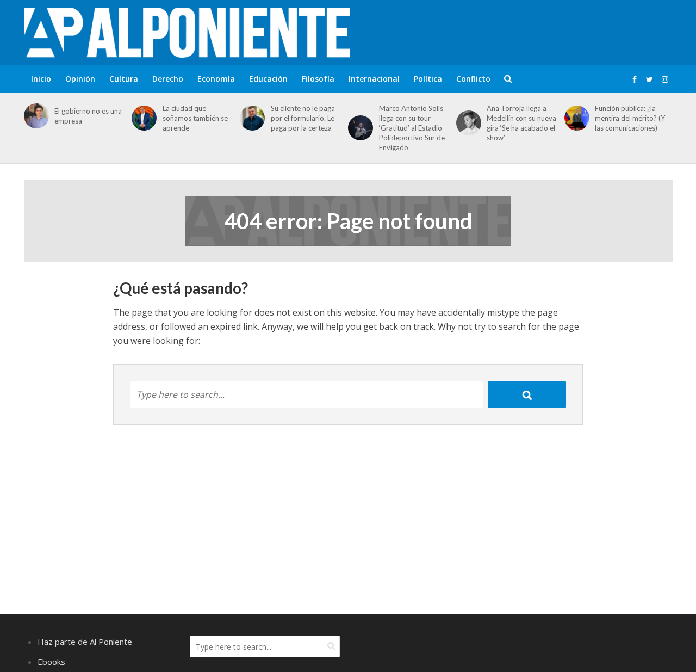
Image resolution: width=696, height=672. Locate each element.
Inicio (41, 78)
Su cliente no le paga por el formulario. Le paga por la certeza (303, 118)
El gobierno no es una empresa (88, 116)
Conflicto (473, 78)
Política (428, 78)
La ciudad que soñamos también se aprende (195, 118)
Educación (268, 78)
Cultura (123, 78)
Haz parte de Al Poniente (85, 641)
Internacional (374, 78)
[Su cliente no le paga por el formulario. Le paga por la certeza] (250, 118)
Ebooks (51, 661)
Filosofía (318, 78)
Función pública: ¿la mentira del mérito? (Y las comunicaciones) (630, 118)
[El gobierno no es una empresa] (34, 115)
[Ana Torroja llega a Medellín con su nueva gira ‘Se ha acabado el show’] (466, 122)
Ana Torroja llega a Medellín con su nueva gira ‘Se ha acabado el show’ (521, 123)
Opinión (80, 78)
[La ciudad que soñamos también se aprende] (142, 118)
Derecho (167, 78)
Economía (216, 78)
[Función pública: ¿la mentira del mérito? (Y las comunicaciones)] (575, 118)
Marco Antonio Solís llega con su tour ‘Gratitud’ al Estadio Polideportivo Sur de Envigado (412, 128)
